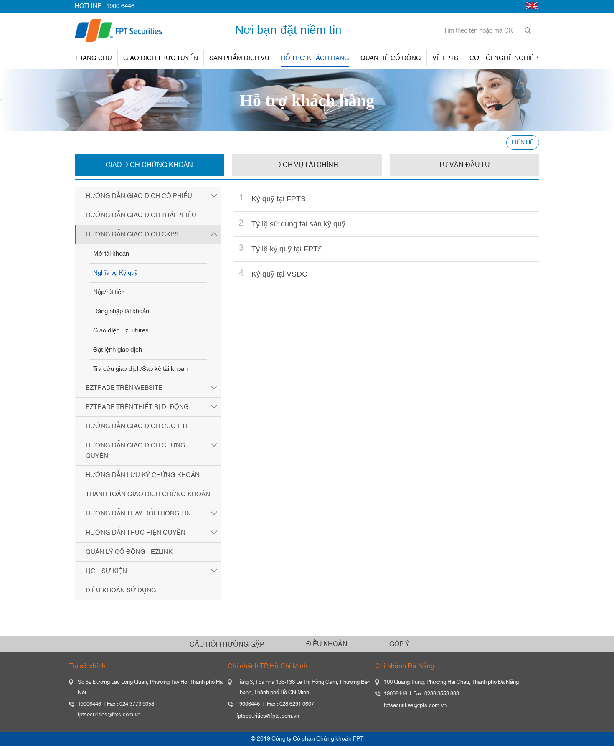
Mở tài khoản (111, 253)
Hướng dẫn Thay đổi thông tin (138, 513)
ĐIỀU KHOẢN (327, 644)
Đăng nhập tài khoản (121, 311)
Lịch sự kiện (106, 571)
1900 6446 (120, 6)
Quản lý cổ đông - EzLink (129, 552)
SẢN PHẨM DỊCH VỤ (239, 58)
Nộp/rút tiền (108, 292)
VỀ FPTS (445, 58)
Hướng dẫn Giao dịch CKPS (132, 234)
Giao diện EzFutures (121, 330)
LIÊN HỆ (523, 142)
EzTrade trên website (124, 387)
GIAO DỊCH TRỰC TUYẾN (160, 58)
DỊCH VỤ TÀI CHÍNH (307, 165)
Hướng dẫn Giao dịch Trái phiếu (141, 215)
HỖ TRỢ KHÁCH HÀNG (315, 58)
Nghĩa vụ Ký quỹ (115, 273)
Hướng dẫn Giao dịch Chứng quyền (135, 451)
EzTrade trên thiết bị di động (137, 407)
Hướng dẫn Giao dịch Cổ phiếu (139, 196)
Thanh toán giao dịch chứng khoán (148, 494)
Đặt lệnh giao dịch (117, 349)
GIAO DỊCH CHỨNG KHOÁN (149, 165)
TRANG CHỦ (93, 58)
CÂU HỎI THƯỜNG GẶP (227, 644)
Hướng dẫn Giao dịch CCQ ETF (137, 426)
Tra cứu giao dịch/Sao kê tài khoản (140, 369)
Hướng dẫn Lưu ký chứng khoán (143, 475)
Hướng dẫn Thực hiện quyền (135, 532)
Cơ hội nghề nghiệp (503, 58)
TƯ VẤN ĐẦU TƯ (464, 165)
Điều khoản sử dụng (121, 590)
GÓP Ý (399, 644)
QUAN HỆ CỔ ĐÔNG (390, 58)
